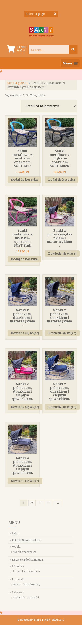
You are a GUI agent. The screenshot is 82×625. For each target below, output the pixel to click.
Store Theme (42, 619)
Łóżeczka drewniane (26, 571)
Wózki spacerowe (24, 551)
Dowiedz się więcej (62, 253)
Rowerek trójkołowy (26, 584)
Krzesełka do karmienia (27, 559)
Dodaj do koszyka (24, 179)
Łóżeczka (18, 566)
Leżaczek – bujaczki (26, 597)
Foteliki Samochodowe (26, 540)
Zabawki (17, 592)
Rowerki (17, 579)
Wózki (16, 546)
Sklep (15, 533)
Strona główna (17, 83)
